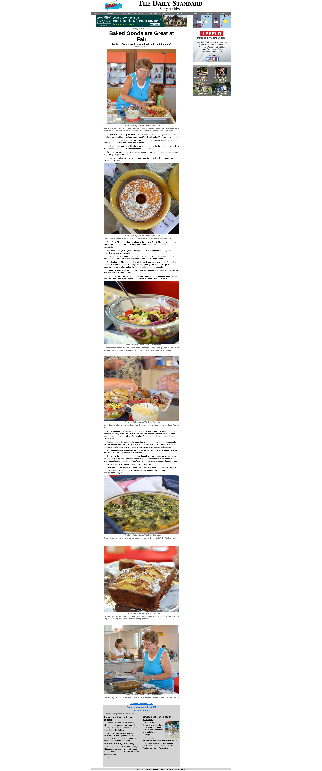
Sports (209, 13)
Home (97, 13)
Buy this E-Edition (141, 710)
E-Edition (126, 13)
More (223, 13)
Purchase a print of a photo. (141, 704)
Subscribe (111, 13)
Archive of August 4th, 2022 (141, 707)
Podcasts (168, 13)
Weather (196, 13)
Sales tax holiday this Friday (119, 743)
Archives (140, 13)
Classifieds (182, 13)
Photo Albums (154, 13)
